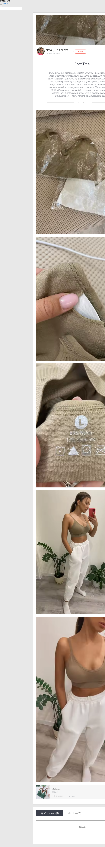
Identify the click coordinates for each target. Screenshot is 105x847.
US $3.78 (55, 792)
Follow (80, 51)
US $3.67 (57, 788)
